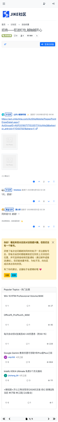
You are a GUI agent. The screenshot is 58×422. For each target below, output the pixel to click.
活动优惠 (7, 36)
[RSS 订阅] (37, 35)
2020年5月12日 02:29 (36, 209)
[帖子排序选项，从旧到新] (5, 44)
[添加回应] (33, 181)
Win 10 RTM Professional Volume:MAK (23, 296)
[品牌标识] (15, 14)
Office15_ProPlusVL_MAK (17, 315)
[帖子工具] (54, 181)
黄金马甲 (9, 209)
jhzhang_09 (13, 375)
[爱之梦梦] (5, 397)
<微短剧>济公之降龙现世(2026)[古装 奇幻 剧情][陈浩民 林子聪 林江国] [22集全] (29, 391)
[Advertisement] (29, 79)
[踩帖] (48, 181)
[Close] (53, 242)
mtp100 (11, 357)
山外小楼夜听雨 (20, 114)
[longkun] (5, 339)
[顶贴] (39, 181)
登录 (14, 275)
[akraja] (5, 301)
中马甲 (8, 114)
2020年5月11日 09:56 (45, 114)
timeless (17, 190)
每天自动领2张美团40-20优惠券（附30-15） (26, 334)
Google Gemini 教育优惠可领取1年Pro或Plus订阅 (28, 353)
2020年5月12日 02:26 (36, 190)
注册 (7, 275)
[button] (4, 3)
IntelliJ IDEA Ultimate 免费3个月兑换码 (23, 371)
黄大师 (18, 209)
